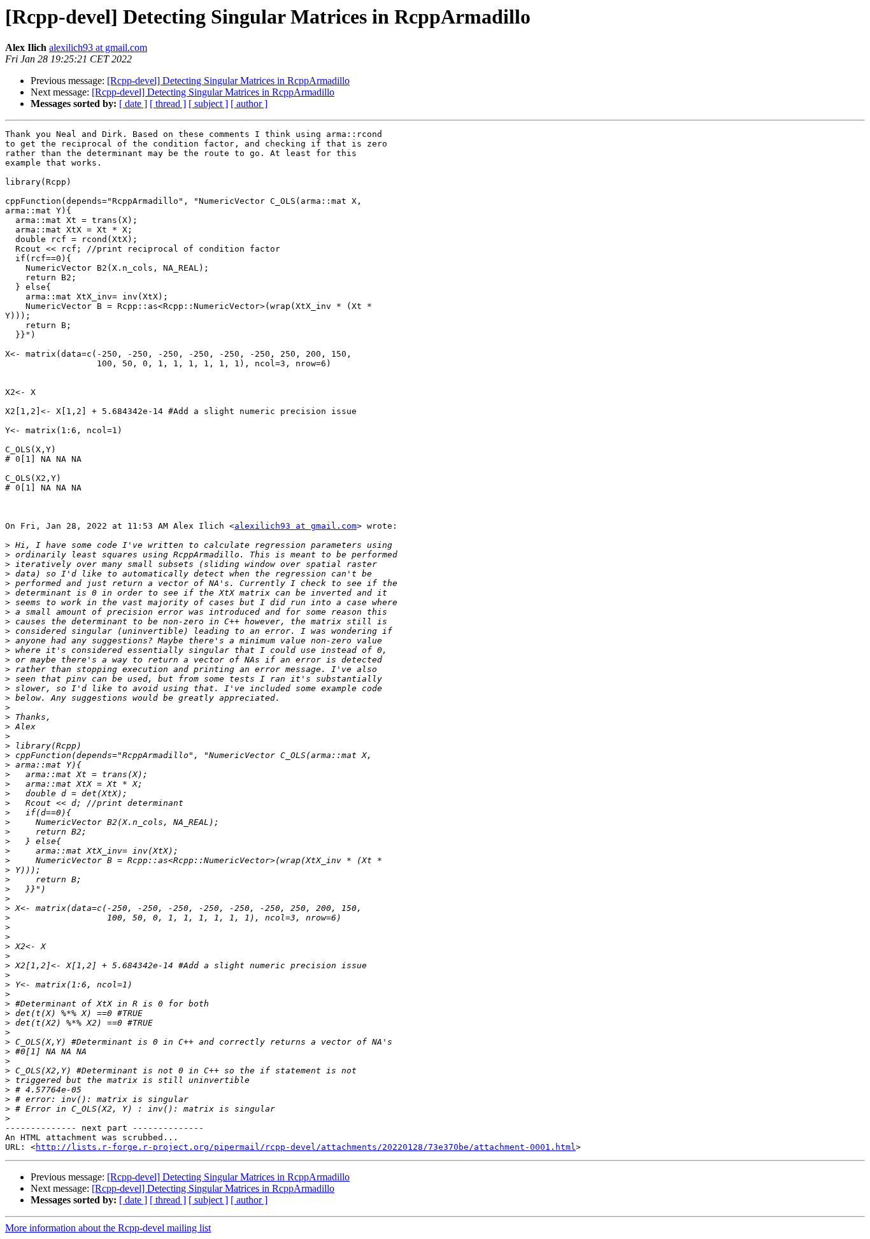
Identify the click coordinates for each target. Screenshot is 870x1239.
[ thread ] (168, 103)
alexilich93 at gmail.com (98, 47)
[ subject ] (208, 103)
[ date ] (133, 103)
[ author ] (249, 103)
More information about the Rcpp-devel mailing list (108, 1227)
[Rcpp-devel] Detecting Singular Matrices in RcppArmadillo (228, 80)
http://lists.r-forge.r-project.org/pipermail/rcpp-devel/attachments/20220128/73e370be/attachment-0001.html (306, 1147)
